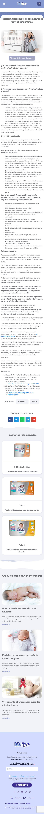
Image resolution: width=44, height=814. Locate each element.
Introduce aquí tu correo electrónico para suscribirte (22, 763)
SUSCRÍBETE (22, 785)
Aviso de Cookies (25, 803)
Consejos (22, 402)
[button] (10, 419)
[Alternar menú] (4, 4)
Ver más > (6, 625)
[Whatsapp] (30, 792)
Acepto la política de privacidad (22, 776)
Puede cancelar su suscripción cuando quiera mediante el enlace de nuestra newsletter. (22, 779)
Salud (34, 402)
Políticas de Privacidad (11, 803)
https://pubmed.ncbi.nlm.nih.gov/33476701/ (23, 384)
